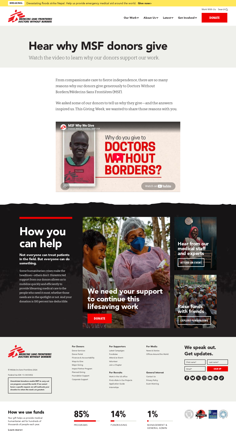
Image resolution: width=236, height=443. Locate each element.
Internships (114, 387)
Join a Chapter (115, 365)
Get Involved (186, 17)
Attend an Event (116, 357)
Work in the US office (118, 376)
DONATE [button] (214, 18)
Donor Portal (77, 354)
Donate (99, 318)
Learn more (14, 429)
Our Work (130, 17)
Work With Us (209, 9)
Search (221, 9)
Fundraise (113, 354)
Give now (144, 3)
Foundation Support (80, 375)
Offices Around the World (157, 354)
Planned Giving (78, 372)
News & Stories (152, 350)
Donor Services (78, 350)
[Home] (35, 16)
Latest (167, 17)
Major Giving (77, 365)
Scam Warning (152, 383)
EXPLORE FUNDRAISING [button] (194, 320)
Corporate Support (80, 379)
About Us (150, 17)
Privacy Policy (152, 380)
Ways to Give (77, 361)
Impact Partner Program (82, 368)
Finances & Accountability (83, 357)
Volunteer (113, 361)
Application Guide (117, 383)
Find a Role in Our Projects (120, 380)
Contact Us (151, 376)
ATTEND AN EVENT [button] (191, 262)
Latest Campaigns (116, 350)
